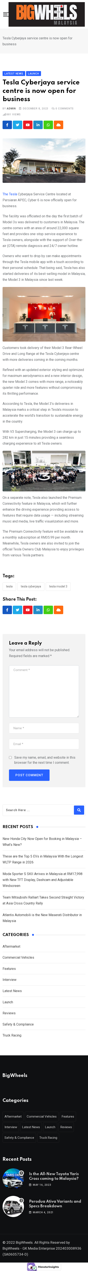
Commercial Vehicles (18, 957)
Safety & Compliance (18, 1024)
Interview (9, 980)
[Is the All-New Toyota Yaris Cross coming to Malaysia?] (13, 1179)
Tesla (9, 586)
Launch (8, 1002)
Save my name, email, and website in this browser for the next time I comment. (44, 760)
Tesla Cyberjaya (31, 586)
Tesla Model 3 (58, 586)
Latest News (12, 991)
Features (9, 969)
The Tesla (10, 194)
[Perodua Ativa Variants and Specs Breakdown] (13, 1206)
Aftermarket (11, 946)
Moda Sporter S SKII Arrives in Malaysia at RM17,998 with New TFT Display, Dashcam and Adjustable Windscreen (42, 880)
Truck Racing (12, 1035)
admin (11, 108)
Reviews (9, 1013)
